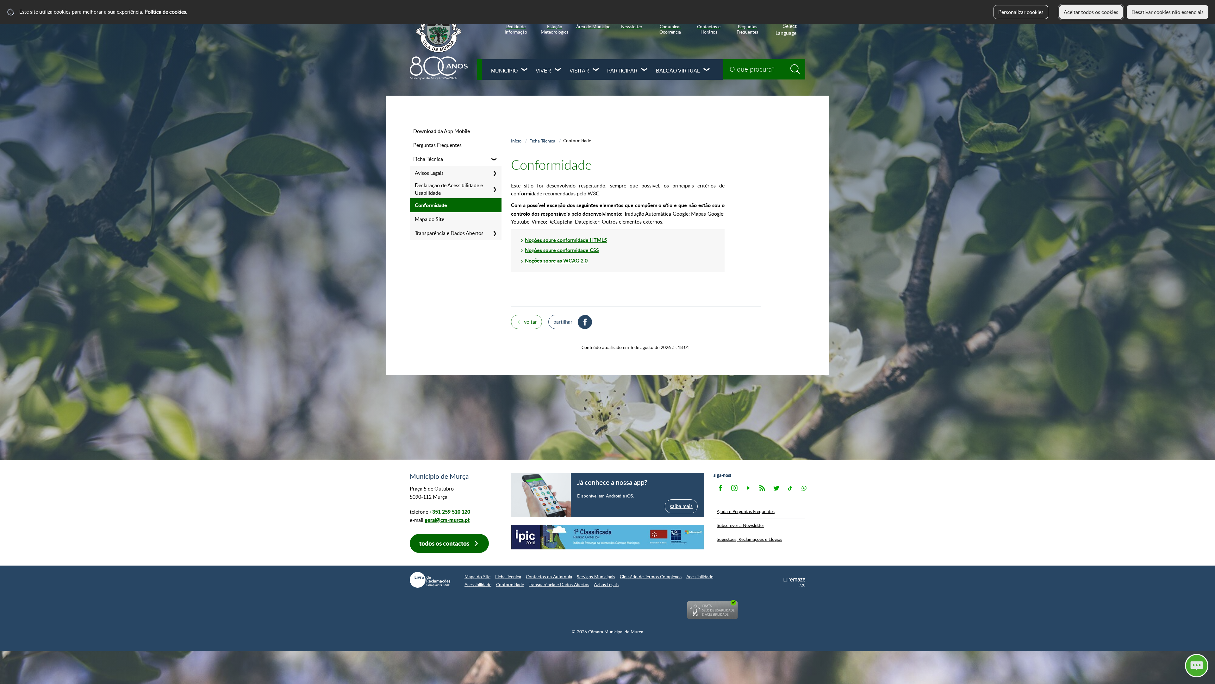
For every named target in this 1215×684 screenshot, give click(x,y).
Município (504, 70)
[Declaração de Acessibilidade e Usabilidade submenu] (495, 189)
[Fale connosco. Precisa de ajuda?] (1141, 665)
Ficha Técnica (428, 158)
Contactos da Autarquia (549, 576)
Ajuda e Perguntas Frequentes (746, 511)
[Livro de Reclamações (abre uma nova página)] (430, 580)
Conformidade (431, 205)
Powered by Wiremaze (794, 582)
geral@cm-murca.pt (447, 519)
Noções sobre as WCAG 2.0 (556, 260)
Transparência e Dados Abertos (449, 233)
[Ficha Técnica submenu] (495, 159)
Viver (543, 70)
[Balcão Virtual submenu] (707, 70)
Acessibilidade (699, 576)
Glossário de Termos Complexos (651, 576)
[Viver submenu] (558, 70)
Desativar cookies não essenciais (1167, 12)
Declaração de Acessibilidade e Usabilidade (449, 189)
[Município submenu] (525, 70)
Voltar (530, 321)
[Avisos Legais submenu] (495, 173)
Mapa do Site (429, 219)
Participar (622, 70)
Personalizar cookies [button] (1021, 12)
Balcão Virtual (678, 70)
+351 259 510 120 (449, 511)
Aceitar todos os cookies (1091, 12)
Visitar (579, 70)
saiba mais (681, 506)
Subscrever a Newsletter (740, 525)
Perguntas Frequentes (437, 145)
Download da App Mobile (441, 131)
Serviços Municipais (596, 576)
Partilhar (562, 321)
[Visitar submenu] (596, 70)
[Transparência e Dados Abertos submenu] (495, 233)
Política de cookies (165, 11)
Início (516, 140)
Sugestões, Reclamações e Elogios (749, 539)
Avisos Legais (429, 172)
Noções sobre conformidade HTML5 (566, 240)
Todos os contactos (444, 543)
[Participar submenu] (644, 70)
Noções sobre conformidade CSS (562, 250)
